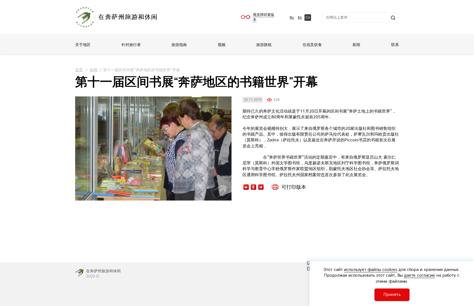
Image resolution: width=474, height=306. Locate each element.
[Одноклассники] (253, 187)
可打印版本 (293, 187)
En (300, 17)
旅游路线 (264, 44)
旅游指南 (179, 44)
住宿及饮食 (312, 44)
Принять (391, 294)
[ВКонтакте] (246, 187)
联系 (395, 44)
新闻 (356, 44)
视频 (221, 44)
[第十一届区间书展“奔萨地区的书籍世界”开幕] (153, 148)
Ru (292, 17)
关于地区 (83, 44)
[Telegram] (261, 187)
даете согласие (419, 275)
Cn (308, 17)
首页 (79, 70)
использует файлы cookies (370, 269)
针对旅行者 (131, 44)
